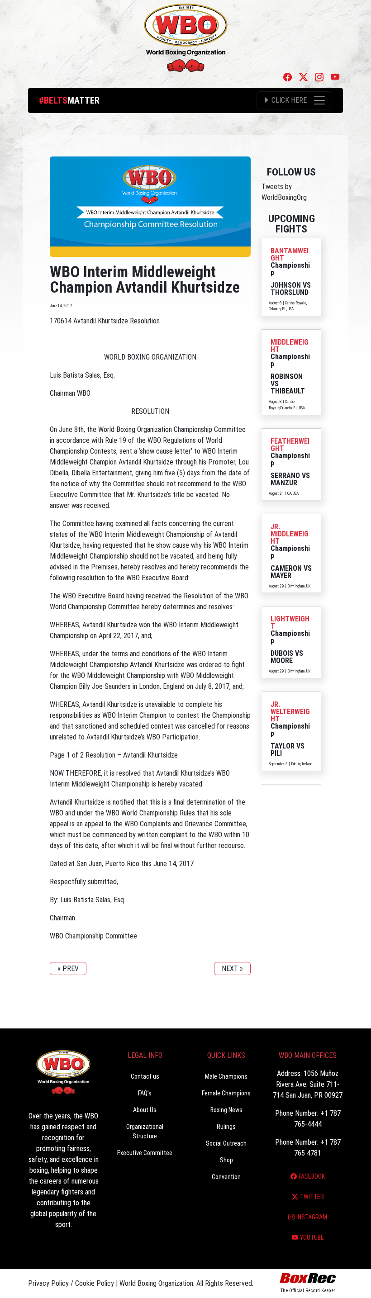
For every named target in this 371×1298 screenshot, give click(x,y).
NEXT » (232, 968)
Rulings (226, 1126)
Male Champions (226, 1076)
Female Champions (226, 1093)
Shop (226, 1160)
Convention (226, 1176)
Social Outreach (226, 1143)
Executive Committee (144, 1152)
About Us (145, 1109)
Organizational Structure (144, 1131)
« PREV (68, 968)
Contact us (145, 1076)
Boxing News (226, 1109)
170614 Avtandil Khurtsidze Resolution (105, 321)
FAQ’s (145, 1093)
